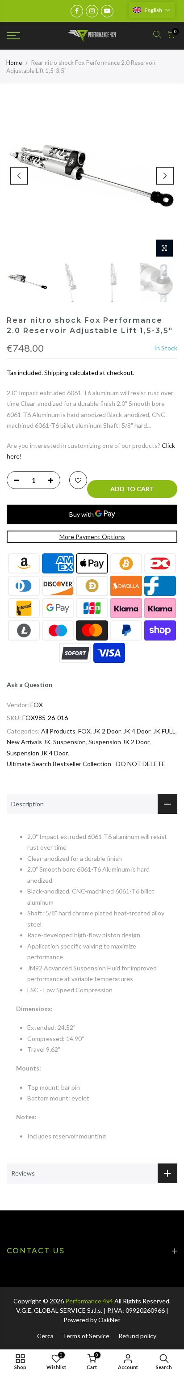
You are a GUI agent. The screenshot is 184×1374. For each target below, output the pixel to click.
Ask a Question (29, 684)
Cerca (45, 1336)
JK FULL (164, 731)
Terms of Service (86, 1336)
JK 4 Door (137, 731)
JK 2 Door (107, 731)
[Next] (165, 176)
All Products (58, 731)
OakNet (109, 1319)
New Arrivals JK (28, 742)
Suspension (69, 742)
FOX (36, 704)
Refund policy (137, 1336)
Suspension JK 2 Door (119, 742)
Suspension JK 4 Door (37, 753)
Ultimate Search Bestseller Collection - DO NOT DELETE (86, 763)
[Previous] (19, 176)
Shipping (56, 372)
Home (14, 62)
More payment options (92, 536)
